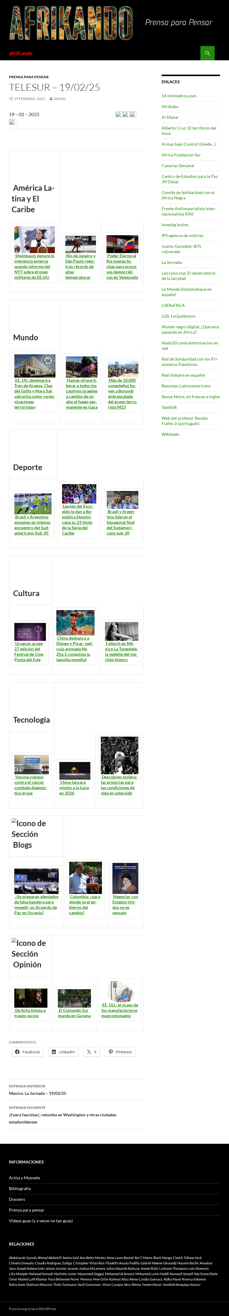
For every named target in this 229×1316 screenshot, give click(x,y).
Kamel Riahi (149, 1268)
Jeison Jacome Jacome (62, 1268)
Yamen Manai (152, 1284)
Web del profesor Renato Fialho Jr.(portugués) (185, 420)
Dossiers (17, 1199)
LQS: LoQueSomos (178, 315)
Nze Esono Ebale (206, 1274)
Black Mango (162, 1258)
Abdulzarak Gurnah (23, 1258)
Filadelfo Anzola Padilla (123, 1263)
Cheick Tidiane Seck (187, 1258)
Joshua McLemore (92, 1268)
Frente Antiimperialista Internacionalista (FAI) (189, 211)
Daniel (59, 98)
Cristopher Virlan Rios (89, 1263)
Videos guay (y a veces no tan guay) (41, 1220)
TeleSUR (169, 407)
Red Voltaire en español (183, 375)
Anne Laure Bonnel (120, 1258)
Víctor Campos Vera (116, 1284)
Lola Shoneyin (198, 1268)
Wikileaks (171, 434)
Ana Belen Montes (93, 1258)
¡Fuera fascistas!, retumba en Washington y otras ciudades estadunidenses (62, 1114)
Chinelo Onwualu (21, 1263)
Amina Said (71, 1258)
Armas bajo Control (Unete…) (189, 144)
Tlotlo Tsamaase (65, 1284)
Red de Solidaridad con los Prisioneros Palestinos (190, 361)
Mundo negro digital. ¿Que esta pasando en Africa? (190, 329)
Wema (136, 1284)
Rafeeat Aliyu (119, 1279)
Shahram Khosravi (39, 1284)
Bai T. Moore (143, 1258)
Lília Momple (18, 1274)
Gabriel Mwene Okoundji (158, 1263)
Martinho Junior (65, 1274)
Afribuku (170, 106)
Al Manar (170, 117)
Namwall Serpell (181, 1274)
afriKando (21, 53)
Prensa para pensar (29, 77)
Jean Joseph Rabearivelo (27, 1268)
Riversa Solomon (194, 1279)
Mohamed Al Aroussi (119, 1274)
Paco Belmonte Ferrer (63, 1279)
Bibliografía (20, 1188)
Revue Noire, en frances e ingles (191, 396)
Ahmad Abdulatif (50, 1258)
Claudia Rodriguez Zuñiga (53, 1263)
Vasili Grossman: (89, 1284)
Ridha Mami (172, 1279)
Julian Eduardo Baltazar (123, 1268)
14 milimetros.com (179, 95)
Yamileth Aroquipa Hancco (181, 1284)
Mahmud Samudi (41, 1274)
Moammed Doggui (91, 1274)
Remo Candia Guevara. (146, 1279)
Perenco (86, 1279)
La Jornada (172, 262)
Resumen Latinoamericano (186, 385)
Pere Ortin (100, 1279)
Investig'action (175, 224)
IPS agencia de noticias (182, 235)
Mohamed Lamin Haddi (152, 1274)
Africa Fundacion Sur (181, 154)
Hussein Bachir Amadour (195, 1263)
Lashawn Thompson (173, 1268)
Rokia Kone (17, 1284)
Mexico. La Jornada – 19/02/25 (37, 1090)
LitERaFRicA (173, 305)
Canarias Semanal (178, 165)
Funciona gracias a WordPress (32, 1308)
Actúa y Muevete (24, 1177)
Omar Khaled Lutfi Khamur (28, 1279)
